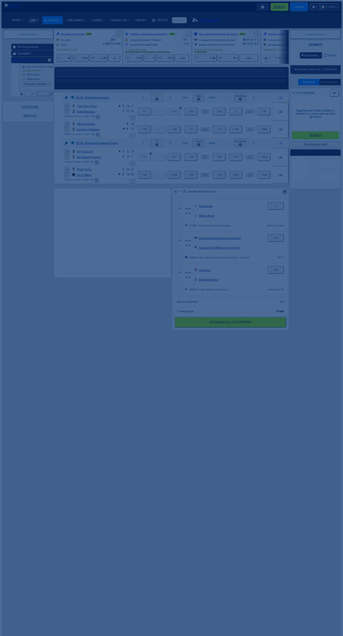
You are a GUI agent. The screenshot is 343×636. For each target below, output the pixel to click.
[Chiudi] (240, 306)
